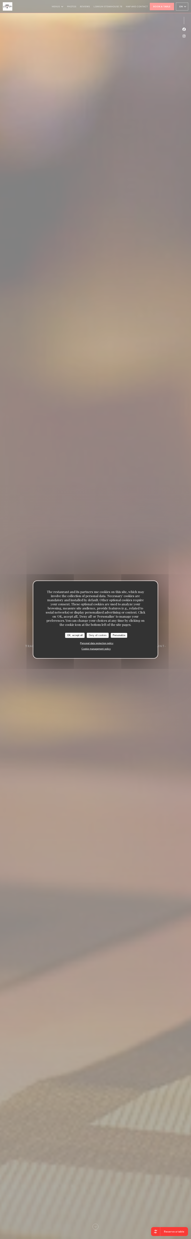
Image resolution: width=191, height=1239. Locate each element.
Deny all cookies (98, 635)
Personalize (119, 635)
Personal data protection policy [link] (96, 643)
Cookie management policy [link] (96, 648)
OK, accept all (75, 635)
